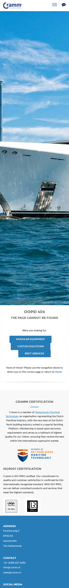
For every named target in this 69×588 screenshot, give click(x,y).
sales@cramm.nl (12, 572)
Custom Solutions (30, 346)
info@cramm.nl (11, 567)
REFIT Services (34, 353)
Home (58, 372)
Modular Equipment (30, 339)
